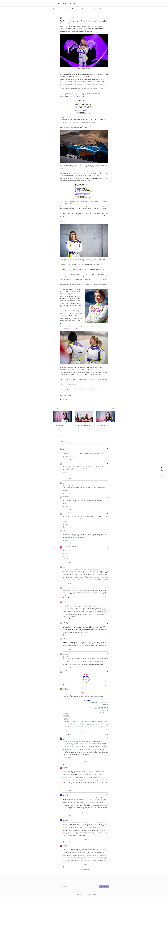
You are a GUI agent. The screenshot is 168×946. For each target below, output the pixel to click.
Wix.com (94, 894)
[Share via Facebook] (60, 399)
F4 (70, 391)
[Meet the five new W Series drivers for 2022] (62, 416)
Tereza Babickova (64, 391)
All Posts (55, 9)
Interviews (62, 9)
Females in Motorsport (75, 389)
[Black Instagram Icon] (162, 470)
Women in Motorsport (86, 389)
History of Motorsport (86, 9)
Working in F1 (70, 9)
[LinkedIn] (162, 478)
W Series (96, 9)
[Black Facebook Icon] (162, 473)
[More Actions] (107, 449)
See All (113, 408)
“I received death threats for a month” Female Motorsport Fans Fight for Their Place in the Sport (83, 424)
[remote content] (84, 107)
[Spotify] (162, 476)
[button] (113, 8)
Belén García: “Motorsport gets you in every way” (105, 424)
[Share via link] (70, 399)
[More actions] (107, 18)
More (101, 9)
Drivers (77, 9)
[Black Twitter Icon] (162, 467)
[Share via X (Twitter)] (63, 399)
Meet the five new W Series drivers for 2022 (61, 424)
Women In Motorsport (65, 389)
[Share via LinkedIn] (66, 399)
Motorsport (95, 389)
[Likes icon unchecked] (64, 459)
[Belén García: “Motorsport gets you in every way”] (105, 416)
